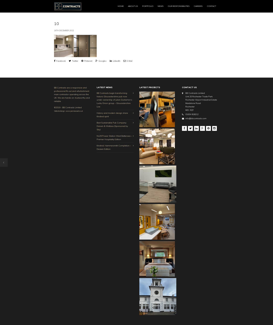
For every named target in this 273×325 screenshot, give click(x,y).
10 (56, 23)
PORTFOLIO (147, 6)
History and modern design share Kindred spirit (112, 115)
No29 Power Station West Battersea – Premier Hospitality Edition (114, 138)
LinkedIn (116, 61)
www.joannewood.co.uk (74, 111)
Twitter (74, 61)
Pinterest (88, 61)
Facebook (61, 61)
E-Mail (129, 61)
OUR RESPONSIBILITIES (179, 6)
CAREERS (198, 6)
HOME (121, 6)
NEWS (161, 6)
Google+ (102, 61)
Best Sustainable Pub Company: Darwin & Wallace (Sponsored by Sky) (112, 126)
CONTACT (211, 6)
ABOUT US (133, 6)
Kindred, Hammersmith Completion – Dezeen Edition (114, 147)
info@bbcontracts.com (195, 118)
